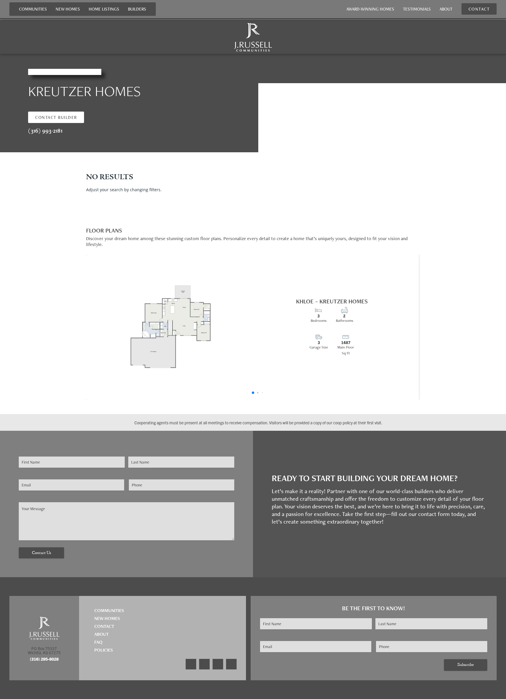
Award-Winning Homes (370, 9)
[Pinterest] (218, 664)
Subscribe (465, 665)
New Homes (68, 9)
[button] (56, 117)
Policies (103, 650)
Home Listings (104, 9)
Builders (137, 9)
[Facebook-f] (191, 664)
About (446, 9)
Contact (104, 626)
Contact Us (41, 553)
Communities (33, 9)
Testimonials (417, 9)
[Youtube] (231, 664)
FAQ (98, 642)
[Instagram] (204, 664)
